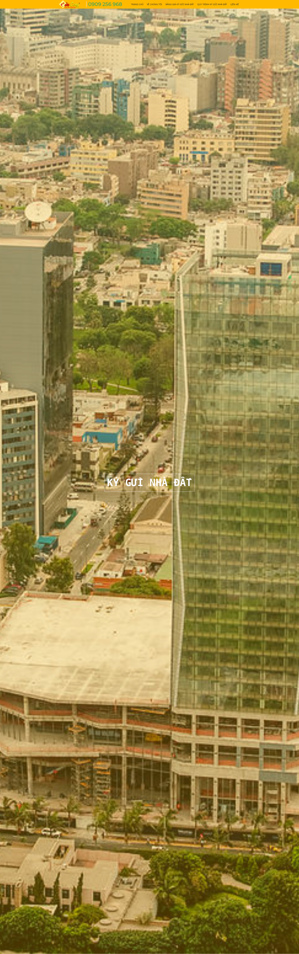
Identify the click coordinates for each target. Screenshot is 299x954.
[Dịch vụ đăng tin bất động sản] (72, 3)
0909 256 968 (105, 4)
